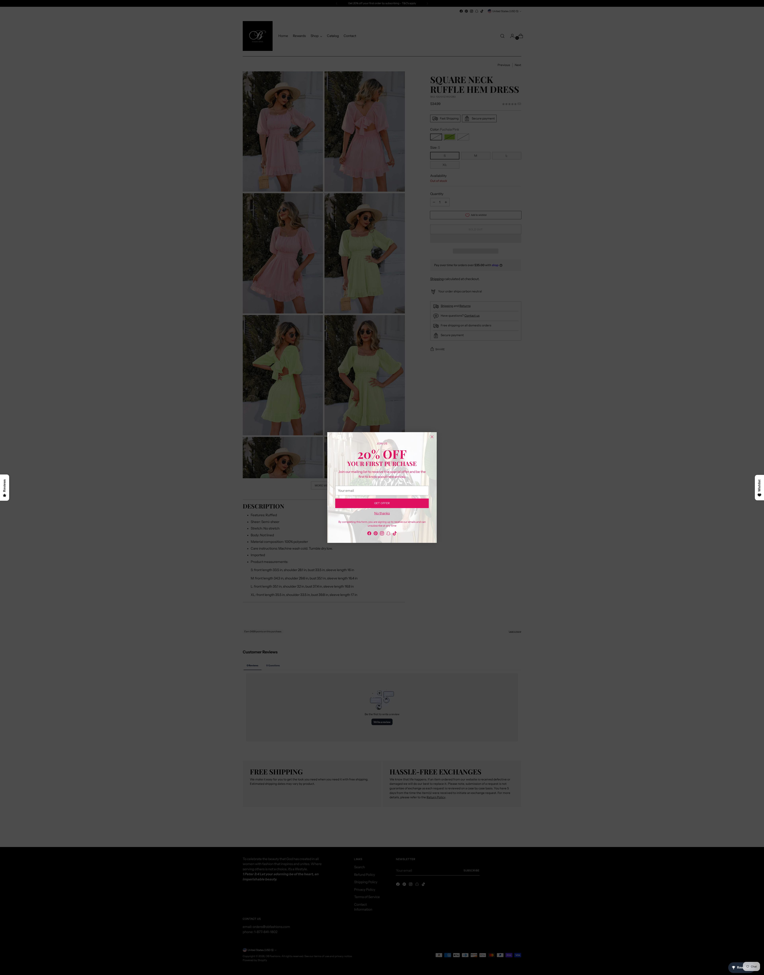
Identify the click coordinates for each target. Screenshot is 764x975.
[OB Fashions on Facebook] (369, 534)
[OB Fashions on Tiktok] (394, 534)
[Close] (432, 437)
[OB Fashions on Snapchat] (388, 534)
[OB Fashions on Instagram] (382, 534)
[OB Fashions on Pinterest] (375, 534)
